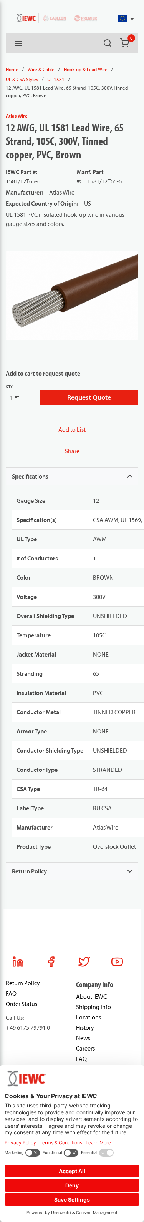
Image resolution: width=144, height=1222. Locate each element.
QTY (9, 386)
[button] (126, 18)
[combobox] (116, 18)
